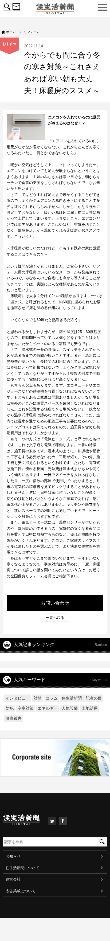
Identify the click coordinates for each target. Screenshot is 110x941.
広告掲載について (21, 891)
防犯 (10, 708)
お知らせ (13, 856)
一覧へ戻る (55, 617)
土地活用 (90, 708)
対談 (38, 698)
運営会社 (13, 879)
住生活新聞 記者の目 (82, 698)
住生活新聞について (22, 868)
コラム (52, 698)
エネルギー (48, 708)
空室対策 (26, 708)
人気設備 (70, 708)
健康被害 (14, 718)
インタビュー (18, 698)
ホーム (11, 32)
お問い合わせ (55, 603)
